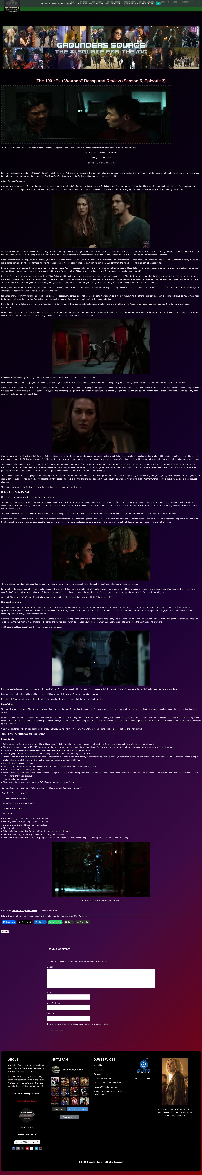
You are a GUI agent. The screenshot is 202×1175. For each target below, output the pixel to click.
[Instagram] (22, 1148)
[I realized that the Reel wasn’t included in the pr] (74, 1081)
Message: (51, 967)
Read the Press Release (27, 1101)
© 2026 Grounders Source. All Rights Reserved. (101, 1162)
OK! (158, 3)
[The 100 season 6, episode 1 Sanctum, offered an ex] (65, 1081)
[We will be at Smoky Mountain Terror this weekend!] (84, 1091)
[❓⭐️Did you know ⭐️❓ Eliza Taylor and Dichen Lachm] (65, 1101)
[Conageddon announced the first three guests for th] (74, 1091)
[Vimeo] (36, 1148)
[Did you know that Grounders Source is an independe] (55, 1081)
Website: (50, 1013)
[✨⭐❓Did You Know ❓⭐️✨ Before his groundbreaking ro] (84, 1081)
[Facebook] (13, 1148)
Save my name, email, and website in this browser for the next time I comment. (79, 1024)
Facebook (31, 916)
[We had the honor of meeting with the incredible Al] (65, 1091)
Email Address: (53, 1003)
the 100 (5, 932)
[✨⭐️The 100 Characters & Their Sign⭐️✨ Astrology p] (55, 1091)
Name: (49, 992)
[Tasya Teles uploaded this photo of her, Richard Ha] (84, 1101)
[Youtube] (27, 1148)
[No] (199, 3)
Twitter (43, 916)
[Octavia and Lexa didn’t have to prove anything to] (55, 1101)
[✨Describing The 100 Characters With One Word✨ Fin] (74, 1101)
